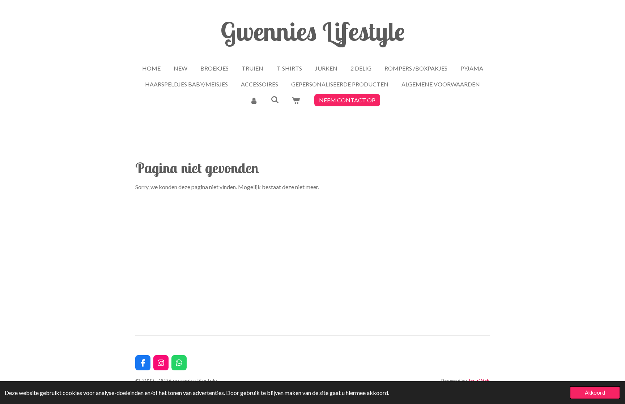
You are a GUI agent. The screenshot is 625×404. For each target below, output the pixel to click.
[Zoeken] (275, 99)
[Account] (253, 100)
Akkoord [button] (595, 393)
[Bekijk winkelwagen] (296, 100)
